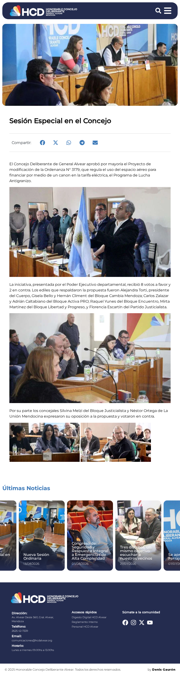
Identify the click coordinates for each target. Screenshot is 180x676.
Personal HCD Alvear (85, 626)
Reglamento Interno (85, 622)
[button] (42, 142)
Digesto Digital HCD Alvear (89, 617)
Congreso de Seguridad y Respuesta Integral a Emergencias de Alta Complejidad (90, 551)
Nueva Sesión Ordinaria (36, 556)
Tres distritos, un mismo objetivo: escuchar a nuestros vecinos (136, 553)
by (161, 669)
